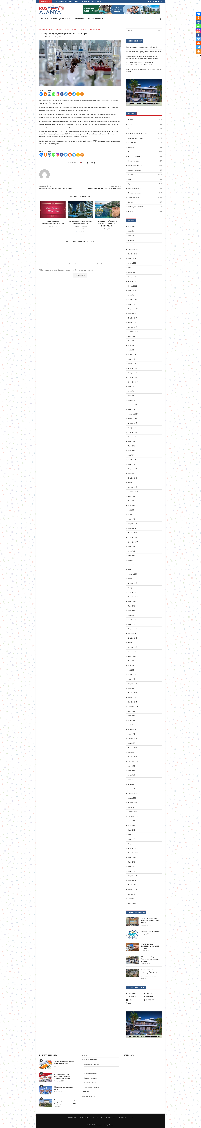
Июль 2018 (131, 501)
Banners (145, 120)
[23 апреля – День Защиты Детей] (45, 1090)
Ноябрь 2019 (132, 428)
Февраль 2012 (132, 844)
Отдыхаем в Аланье (145, 184)
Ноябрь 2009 (132, 889)
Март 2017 (131, 569)
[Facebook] (62, 94)
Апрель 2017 (132, 565)
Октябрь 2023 (132, 254)
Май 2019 (131, 455)
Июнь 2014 (131, 720)
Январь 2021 (132, 364)
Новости (83, 29)
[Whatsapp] (53, 94)
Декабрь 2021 (132, 318)
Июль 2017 (131, 551)
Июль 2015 (131, 661)
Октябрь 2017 (132, 537)
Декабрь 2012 (132, 802)
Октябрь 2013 (132, 757)
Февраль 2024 (133, 249)
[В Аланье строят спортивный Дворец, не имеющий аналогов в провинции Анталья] (132, 973)
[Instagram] (57, 94)
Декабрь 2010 (132, 848)
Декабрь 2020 (132, 368)
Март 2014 (131, 734)
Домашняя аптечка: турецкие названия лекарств (64, 1063)
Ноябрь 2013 (132, 752)
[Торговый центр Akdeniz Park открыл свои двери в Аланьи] (132, 921)
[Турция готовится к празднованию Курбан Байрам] (53, 209)
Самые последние (94, 29)
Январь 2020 (132, 418)
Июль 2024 (131, 226)
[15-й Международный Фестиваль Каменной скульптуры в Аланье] (45, 1077)
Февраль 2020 (133, 414)
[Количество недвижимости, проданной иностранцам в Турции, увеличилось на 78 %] (45, 1103)
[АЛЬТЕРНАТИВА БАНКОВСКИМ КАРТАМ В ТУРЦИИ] (132, 947)
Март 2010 (131, 871)
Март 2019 (131, 464)
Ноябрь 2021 (132, 322)
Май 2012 (131, 834)
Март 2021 (131, 359)
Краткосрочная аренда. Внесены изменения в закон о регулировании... (80, 223)
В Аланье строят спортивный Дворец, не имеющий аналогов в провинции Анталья (150, 973)
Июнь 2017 (131, 556)
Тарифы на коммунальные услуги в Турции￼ (141, 47)
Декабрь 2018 (132, 478)
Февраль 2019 (132, 469)
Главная (44, 19)
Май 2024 (131, 236)
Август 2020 (132, 386)
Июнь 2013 (131, 775)
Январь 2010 (132, 880)
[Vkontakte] (41, 94)
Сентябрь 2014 (133, 706)
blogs (145, 124)
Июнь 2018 (131, 505)
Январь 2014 (132, 743)
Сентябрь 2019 (133, 437)
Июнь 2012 (131, 830)
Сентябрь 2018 (133, 492)
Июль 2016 (131, 606)
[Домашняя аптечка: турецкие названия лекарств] (45, 1065)
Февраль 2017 (132, 574)
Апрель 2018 (132, 514)
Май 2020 (131, 400)
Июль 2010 (131, 862)
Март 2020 (131, 409)
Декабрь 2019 (132, 423)
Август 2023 (132, 258)
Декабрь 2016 (132, 583)
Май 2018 (131, 510)
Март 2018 (131, 519)
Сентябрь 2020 (133, 382)
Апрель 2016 (132, 620)
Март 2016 (131, 624)
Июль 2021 (131, 341)
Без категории (145, 142)
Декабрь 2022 (132, 281)
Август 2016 (132, 601)
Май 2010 (131, 866)
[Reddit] (70, 94)
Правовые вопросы (96, 19)
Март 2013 (131, 789)
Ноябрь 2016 (132, 588)
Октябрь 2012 (132, 812)
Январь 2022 (132, 313)
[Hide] (200, 55)
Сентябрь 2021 (133, 332)
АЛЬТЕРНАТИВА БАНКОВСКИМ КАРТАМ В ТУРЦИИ (150, 946)
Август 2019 (132, 441)
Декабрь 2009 (132, 885)
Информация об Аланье (60, 19)
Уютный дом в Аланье (145, 207)
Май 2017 (131, 560)
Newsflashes (145, 129)
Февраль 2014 (132, 738)
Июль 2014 (131, 716)
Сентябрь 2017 (133, 542)
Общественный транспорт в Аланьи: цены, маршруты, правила (151, 959)
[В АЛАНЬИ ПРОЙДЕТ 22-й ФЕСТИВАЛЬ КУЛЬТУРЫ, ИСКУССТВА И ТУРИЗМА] (107, 209)
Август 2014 (131, 711)
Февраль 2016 (132, 629)
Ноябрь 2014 (132, 697)
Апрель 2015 (132, 674)
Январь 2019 (132, 473)
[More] (82, 94)
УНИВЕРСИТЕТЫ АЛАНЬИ (150, 931)
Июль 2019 (131, 446)
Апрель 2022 (132, 299)
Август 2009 (132, 903)
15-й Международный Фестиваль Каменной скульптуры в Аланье (62, 1076)
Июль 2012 (131, 825)
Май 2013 (131, 780)
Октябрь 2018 (132, 487)
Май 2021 (131, 350)
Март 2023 (131, 268)
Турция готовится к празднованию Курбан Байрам (53, 222)
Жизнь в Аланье (145, 161)
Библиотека (80, 19)
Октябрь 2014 (132, 702)
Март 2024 (131, 245)
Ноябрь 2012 (132, 807)
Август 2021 (131, 336)
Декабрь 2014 (132, 693)
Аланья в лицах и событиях (145, 133)
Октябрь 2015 (132, 647)
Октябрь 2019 (132, 432)
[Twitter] (66, 94)
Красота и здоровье (71, 29)
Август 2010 (132, 857)
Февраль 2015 (132, 684)
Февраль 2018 (132, 524)
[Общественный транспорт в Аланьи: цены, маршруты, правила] (132, 960)
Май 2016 (131, 615)
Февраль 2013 (132, 793)
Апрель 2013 (132, 784)
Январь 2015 (132, 688)
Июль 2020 (131, 391)
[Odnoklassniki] (45, 94)
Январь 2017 (132, 578)
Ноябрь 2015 (132, 642)
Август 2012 (131, 821)
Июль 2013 (131, 770)
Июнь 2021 (131, 345)
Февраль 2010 (132, 876)
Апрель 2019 (132, 460)
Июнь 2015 (131, 665)
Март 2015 (131, 679)
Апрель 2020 (132, 405)
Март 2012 (131, 839)
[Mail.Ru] (49, 94)
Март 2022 (131, 304)
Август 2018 (131, 496)
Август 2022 (132, 290)
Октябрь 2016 (132, 592)
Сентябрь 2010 (133, 853)
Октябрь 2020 (132, 377)
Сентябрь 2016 (133, 597)
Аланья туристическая (46, 29)
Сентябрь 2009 (133, 898)
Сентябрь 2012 (133, 816)
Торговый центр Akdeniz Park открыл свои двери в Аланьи (150, 920)
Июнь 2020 (131, 396)
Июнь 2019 (131, 450)
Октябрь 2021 (132, 327)
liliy (46, 37)
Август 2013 (131, 766)
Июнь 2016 (131, 610)
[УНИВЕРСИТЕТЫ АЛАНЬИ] (132, 934)
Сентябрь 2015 (133, 652)
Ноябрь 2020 (132, 373)
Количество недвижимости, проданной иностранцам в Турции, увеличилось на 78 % (65, 1102)
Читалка (145, 211)
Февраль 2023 (132, 272)
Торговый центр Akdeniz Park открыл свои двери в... (75, 2)
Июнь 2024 (131, 231)
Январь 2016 (132, 633)
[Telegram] (74, 94)
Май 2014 (131, 725)
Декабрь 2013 (132, 748)
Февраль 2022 (133, 309)
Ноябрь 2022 (132, 286)
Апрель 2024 (132, 240)
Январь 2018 (132, 528)
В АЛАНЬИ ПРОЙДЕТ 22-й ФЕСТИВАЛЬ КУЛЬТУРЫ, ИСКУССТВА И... (107, 223)
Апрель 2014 (132, 729)
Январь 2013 (132, 798)
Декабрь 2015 (132, 638)
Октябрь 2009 (132, 894)
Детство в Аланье (145, 156)
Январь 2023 (132, 277)
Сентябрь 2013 (133, 761)
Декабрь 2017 (132, 533)
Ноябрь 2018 (132, 482)
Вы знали (59, 29)
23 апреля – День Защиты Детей (63, 1088)
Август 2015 (132, 656)
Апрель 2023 (132, 263)
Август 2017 (131, 546)
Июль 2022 (131, 295)
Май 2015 (131, 670)
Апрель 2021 (132, 354)
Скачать (145, 202)
